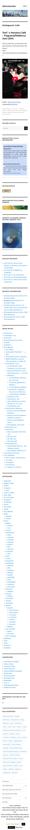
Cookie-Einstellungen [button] (13, 824)
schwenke (23, 751)
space (19, 762)
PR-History (9, 429)
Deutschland (10, 532)
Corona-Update (9, 493)
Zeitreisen (7, 648)
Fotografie (7, 500)
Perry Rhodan (8, 347)
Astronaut (6, 720)
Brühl (9, 535)
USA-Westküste (9, 455)
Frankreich (9, 551)
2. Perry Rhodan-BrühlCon (18, 387)
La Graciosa (13, 617)
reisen (19, 112)
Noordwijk (10, 577)
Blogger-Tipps (9, 483)
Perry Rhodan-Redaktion (14, 408)
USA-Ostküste (10, 629)
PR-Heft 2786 (11, 436)
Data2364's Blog (9, 666)
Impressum (8, 338)
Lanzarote (12, 622)
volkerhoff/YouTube (14, 102)
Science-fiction (15, 755)
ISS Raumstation (9, 676)
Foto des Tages (9, 497)
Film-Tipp (7, 495)
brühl (12, 723)
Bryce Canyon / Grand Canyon (15, 458)
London (8, 558)
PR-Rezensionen (11, 443)
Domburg (10, 570)
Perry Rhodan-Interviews (15, 425)
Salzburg (10, 591)
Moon (5, 741)
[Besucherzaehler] (15, 190)
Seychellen (9, 603)
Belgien (8, 523)
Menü (25, 6)
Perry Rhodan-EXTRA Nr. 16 (16, 450)
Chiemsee (10, 537)
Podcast (8, 518)
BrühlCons (10, 375)
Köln (8, 547)
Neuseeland (9, 561)
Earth (5, 727)
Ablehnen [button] (11, 827)
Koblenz (10, 544)
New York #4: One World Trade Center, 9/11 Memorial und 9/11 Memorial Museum (15, 307)
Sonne (20, 758)
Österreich (9, 589)
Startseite (5, 781)
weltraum (18, 769)
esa (14, 727)
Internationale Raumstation (12, 730)
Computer (7, 488)
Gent (9, 528)
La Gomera (12, 615)
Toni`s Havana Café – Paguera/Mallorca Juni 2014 (14, 35)
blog (22, 720)
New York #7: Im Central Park (14, 275)
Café (16, 110)
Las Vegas (9, 460)
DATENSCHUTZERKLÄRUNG (13, 173)
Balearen (10, 110)
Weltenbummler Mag (11, 685)
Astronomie (15, 720)
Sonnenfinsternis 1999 (11, 453)
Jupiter (5, 734)
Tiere (5, 641)
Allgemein (7, 481)
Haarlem (10, 572)
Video (5, 769)
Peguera (15, 112)
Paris (9, 554)
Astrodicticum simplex (11, 661)
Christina (7, 305)
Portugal (8, 594)
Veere (9, 579)
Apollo (17, 716)
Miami (9, 631)
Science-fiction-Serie (10, 758)
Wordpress (6, 772)
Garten (6, 504)
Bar (14, 110)
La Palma (12, 619)
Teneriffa (12, 624)
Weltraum (7, 645)
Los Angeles (10, 462)
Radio (6, 514)
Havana (20, 110)
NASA (10, 741)
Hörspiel (8, 516)
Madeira (10, 596)
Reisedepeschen (9, 678)
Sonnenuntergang (9, 762)
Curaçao (8, 530)
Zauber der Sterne (10, 687)
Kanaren (10, 608)
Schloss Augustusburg (10, 751)
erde (9, 727)
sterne (16, 765)
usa (21, 765)
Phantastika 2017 (11, 427)
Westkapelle (11, 582)
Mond (24, 737)
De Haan (10, 525)
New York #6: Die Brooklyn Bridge (15, 277)
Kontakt (7, 342)
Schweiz (8, 601)
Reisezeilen (8, 680)
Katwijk (9, 575)
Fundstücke (8, 502)
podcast (5, 748)
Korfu (7, 556)
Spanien (8, 605)
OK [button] (23, 824)
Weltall (10, 769)
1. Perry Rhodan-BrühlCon (17, 394)
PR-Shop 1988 (12, 441)
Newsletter (7, 345)
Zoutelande (11, 587)
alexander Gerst (8, 716)
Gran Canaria (13, 612)
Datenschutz (8, 333)
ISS (24, 730)
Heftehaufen (8, 673)
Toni (23, 112)
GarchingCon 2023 (10, 335)
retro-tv (7, 683)
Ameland (10, 565)
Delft (9, 568)
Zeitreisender (9, 6)
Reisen (4, 110)
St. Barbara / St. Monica (13, 467)
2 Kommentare (6, 114)
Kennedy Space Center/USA (13, 340)
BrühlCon (18, 723)
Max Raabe (7, 507)
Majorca (25, 110)
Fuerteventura (13, 610)
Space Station (7, 765)
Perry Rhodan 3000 (13, 406)
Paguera (10, 112)
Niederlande (10, 563)
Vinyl (5, 643)
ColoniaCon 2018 (12, 396)
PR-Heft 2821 (11, 439)
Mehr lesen (19, 827)
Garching (10, 542)
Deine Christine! (9, 669)
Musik (6, 509)
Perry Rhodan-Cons (12, 364)
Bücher (6, 485)
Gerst (24, 727)
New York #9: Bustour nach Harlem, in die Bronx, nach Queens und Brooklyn (15, 265)
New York (10, 634)
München (10, 549)
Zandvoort (10, 584)
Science (5, 755)
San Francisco (10, 465)
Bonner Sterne (9, 664)
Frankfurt (10, 540)
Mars (19, 737)
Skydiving (7, 638)
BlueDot (6, 723)
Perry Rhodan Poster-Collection (16, 356)
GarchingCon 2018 (13, 399)
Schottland (9, 598)
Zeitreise (15, 772)
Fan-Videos (9, 349)
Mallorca (21, 108)
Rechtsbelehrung (16, 748)
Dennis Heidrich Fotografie (13, 671)
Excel (7, 490)
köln (17, 734)
